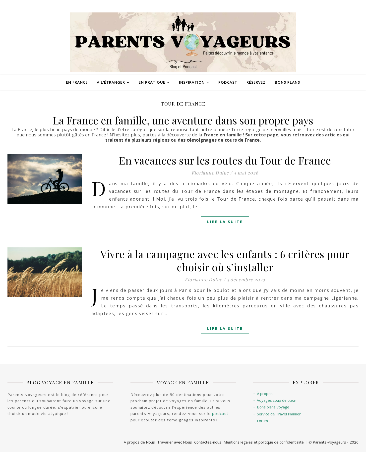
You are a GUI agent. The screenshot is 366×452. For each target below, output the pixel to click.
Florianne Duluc (210, 172)
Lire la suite (225, 221)
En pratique (152, 82)
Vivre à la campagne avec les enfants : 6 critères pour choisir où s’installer (225, 260)
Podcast (227, 82)
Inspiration (192, 82)
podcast (220, 413)
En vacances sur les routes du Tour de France (225, 160)
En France (77, 82)
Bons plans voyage (271, 407)
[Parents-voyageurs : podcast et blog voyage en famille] (183, 42)
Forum (260, 421)
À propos (263, 394)
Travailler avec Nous (174, 442)
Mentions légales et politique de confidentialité (264, 442)
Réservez (256, 82)
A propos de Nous (139, 442)
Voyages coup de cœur (274, 400)
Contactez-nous (207, 442)
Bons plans (287, 82)
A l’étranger (111, 82)
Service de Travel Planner (277, 414)
